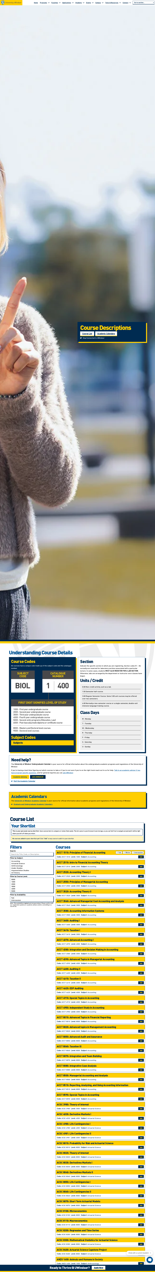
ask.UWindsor (68, 773)
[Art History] (31, 873)
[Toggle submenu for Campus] (103, 3)
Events (88, 3)
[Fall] (31, 898)
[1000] (31, 882)
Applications (66, 3)
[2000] (31, 884)
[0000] (31, 879)
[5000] (31, 891)
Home (36, 3)
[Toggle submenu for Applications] (73, 3)
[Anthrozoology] (31, 866)
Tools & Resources (111, 3)
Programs (43, 3)
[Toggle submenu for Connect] (130, 3)
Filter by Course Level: (19, 876)
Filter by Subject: (16, 858)
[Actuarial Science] (31, 863)
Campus (98, 3)
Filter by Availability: (18, 895)
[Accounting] (31, 861)
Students (78, 3)
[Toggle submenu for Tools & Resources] (120, 3)
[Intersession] (31, 900)
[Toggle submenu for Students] (84, 3)
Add (141, 857)
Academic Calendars (106, 333)
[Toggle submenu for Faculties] (60, 3)
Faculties (54, 3)
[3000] (31, 886)
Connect (125, 3)
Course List (87, 333)
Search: (13, 851)
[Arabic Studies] (31, 868)
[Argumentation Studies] (31, 870)
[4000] (31, 889)
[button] (42, 742)
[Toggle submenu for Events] (93, 3)
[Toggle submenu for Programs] (49, 3)
